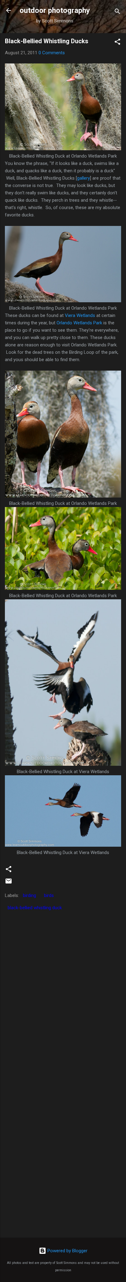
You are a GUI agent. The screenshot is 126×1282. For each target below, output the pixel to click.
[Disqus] (63, 990)
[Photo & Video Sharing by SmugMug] (63, 148)
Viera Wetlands (80, 315)
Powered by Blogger (66, 1250)
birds (49, 895)
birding (29, 895)
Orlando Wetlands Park (79, 323)
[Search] (117, 12)
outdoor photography (55, 10)
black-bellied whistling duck (35, 907)
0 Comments (52, 52)
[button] (117, 43)
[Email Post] (8, 883)
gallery (83, 178)
